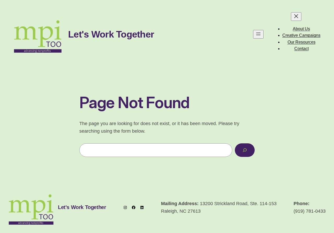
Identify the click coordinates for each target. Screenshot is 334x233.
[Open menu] (258, 34)
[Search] (245, 150)
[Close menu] (296, 16)
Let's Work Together (111, 34)
